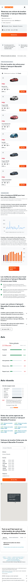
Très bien (6, 390)
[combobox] (6, 18)
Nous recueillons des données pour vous (11, 578)
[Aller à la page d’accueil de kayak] (9, 7)
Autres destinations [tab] (13, 537)
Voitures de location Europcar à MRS (21, 424)
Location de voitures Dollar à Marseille (13, 560)
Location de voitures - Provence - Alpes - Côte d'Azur (13, 558)
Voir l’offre (23, 91)
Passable (6, 394)
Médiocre (6, 396)
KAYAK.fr (4, 557)
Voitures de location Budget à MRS (7, 427)
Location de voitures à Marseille (13, 559)
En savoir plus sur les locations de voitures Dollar (14, 547)
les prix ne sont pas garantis (7, 572)
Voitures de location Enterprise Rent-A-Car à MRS (21, 432)
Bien (5, 391)
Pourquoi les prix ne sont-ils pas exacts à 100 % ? (13, 581)
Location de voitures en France (18, 557)
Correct (6, 393)
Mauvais (6, 397)
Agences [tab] (5, 537)
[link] (14, 268)
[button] (2, 7)
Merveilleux (7, 388)
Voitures (9, 557)
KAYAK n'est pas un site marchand (10, 576)
